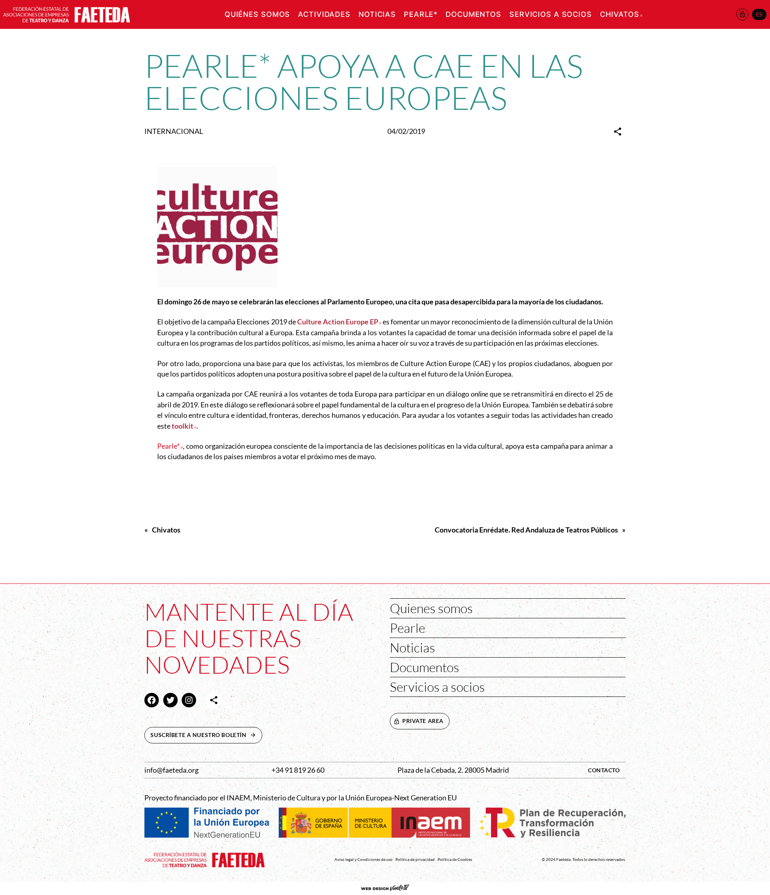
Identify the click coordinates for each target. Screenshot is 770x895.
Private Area (423, 720)
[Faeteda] (66, 13)
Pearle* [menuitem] (421, 14)
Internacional (173, 131)
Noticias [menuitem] (377, 14)
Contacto (604, 770)
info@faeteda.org (171, 770)
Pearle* (170, 446)
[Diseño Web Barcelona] (385, 888)
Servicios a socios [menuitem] (550, 14)
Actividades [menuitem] (324, 14)
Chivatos (166, 530)
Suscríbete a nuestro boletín (206, 734)
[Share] (618, 132)
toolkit (184, 426)
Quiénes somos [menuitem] (257, 14)
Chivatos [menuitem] (621, 14)
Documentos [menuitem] (473, 14)
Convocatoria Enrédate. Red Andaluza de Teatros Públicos (526, 530)
